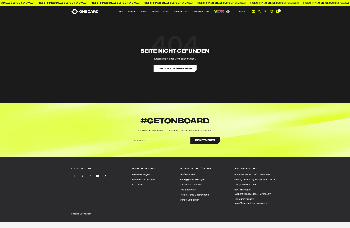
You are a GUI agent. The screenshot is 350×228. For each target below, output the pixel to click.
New (121, 11)
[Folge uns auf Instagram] (90, 176)
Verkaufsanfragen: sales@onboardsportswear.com (251, 201)
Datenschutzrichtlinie (191, 184)
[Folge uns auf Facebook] (75, 176)
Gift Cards (137, 184)
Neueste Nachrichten (143, 179)
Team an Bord (181, 11)
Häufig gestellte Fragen (192, 179)
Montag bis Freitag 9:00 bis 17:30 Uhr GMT (256, 179)
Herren (131, 11)
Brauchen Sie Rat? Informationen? (252, 174)
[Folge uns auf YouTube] (97, 176)
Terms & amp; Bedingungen (194, 194)
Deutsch (241, 11)
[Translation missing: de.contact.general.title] (253, 11)
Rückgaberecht (188, 189)
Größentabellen (188, 174)
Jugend (155, 11)
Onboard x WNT (200, 11)
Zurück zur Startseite (175, 68)
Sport (166, 11)
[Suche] (259, 11)
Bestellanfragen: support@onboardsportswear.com (252, 191)
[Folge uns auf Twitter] (82, 176)
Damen (143, 11)
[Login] (265, 11)
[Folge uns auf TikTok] (105, 176)
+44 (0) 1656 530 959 (245, 184)
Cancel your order (189, 199)
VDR (221, 11)
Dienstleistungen (141, 174)
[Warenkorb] (277, 11)
